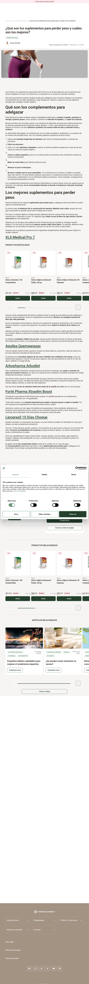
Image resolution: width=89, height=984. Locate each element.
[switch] (33, 505)
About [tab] (73, 474)
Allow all (72, 514)
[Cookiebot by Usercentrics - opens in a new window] (77, 468)
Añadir (17, 298)
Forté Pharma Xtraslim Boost (28, 391)
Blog (11, 21)
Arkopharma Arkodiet (22, 366)
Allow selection (44, 514)
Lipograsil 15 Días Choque (26, 417)
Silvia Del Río (15, 43)
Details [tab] (44, 474)
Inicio (7, 21)
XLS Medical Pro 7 (20, 237)
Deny (16, 514)
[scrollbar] (43, 307)
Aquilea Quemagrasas (23, 346)
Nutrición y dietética (21, 21)
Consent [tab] (15, 474)
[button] (44, 920)
